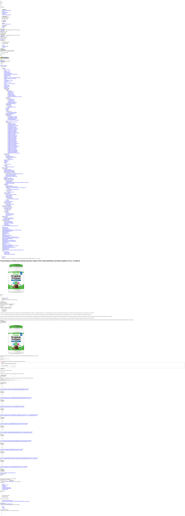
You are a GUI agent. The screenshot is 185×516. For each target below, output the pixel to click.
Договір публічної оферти (6, 14)
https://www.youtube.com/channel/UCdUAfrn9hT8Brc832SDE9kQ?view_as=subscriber (16, 501)
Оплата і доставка (5, 12)
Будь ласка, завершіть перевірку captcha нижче (8, 363)
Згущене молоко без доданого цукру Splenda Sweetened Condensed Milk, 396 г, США (14, 389)
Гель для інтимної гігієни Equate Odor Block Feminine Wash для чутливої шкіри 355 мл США (15, 441)
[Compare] (1, 296)
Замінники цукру (5, 227)
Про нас (3, 11)
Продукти (4, 243)
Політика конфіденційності (6, 10)
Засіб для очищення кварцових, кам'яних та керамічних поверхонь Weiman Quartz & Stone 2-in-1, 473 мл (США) (18, 458)
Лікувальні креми (5, 239)
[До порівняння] (2, 386)
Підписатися (11, 480)
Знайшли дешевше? (3, 302)
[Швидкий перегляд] (2, 387)
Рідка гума (4, 234)
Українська (12, 50)
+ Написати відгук (3, 321)
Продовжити (2, 368)
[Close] (0, 377)
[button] (92, 1)
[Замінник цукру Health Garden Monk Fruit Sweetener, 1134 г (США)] (11, 449)
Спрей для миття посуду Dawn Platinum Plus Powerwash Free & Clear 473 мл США (13, 424)
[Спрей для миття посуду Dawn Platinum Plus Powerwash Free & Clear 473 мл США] (14, 423)
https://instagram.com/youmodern (7, 500)
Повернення (4, 486)
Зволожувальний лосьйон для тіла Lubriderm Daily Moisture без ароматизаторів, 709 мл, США (15, 398)
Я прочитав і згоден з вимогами (11, 481)
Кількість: (2, 305)
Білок (3, 257)
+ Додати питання (3, 375)
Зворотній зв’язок (5, 489)
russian (5, 50)
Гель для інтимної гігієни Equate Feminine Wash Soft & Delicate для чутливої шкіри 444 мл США (16, 432)
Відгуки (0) (4, 310)
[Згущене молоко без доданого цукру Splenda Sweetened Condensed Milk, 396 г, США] (14, 388)
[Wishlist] (0, 296)
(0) (0, 295)
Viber (3, 506)
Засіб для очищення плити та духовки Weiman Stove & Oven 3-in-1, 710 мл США (13, 467)
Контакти (3, 13)
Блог (3, 250)
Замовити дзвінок (7, 61)
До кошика (2, 307)
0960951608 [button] (2, 503)
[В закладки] (2, 411)
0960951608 (4, 21)
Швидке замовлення (8, 307)
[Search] (9, 59)
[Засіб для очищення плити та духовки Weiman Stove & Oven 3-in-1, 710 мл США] (14, 466)
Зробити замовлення (3, 65)
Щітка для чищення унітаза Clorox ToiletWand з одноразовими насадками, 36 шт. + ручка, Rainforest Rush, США (18, 415)
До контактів (2, 39)
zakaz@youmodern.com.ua (8, 503)
